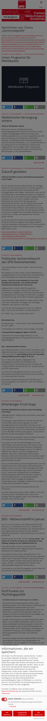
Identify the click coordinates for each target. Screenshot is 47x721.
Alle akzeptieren (38, 713)
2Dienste (12, 706)
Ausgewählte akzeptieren (22, 713)
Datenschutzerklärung (10, 691)
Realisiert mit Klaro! (39, 718)
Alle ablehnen (6, 713)
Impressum (6, 693)
